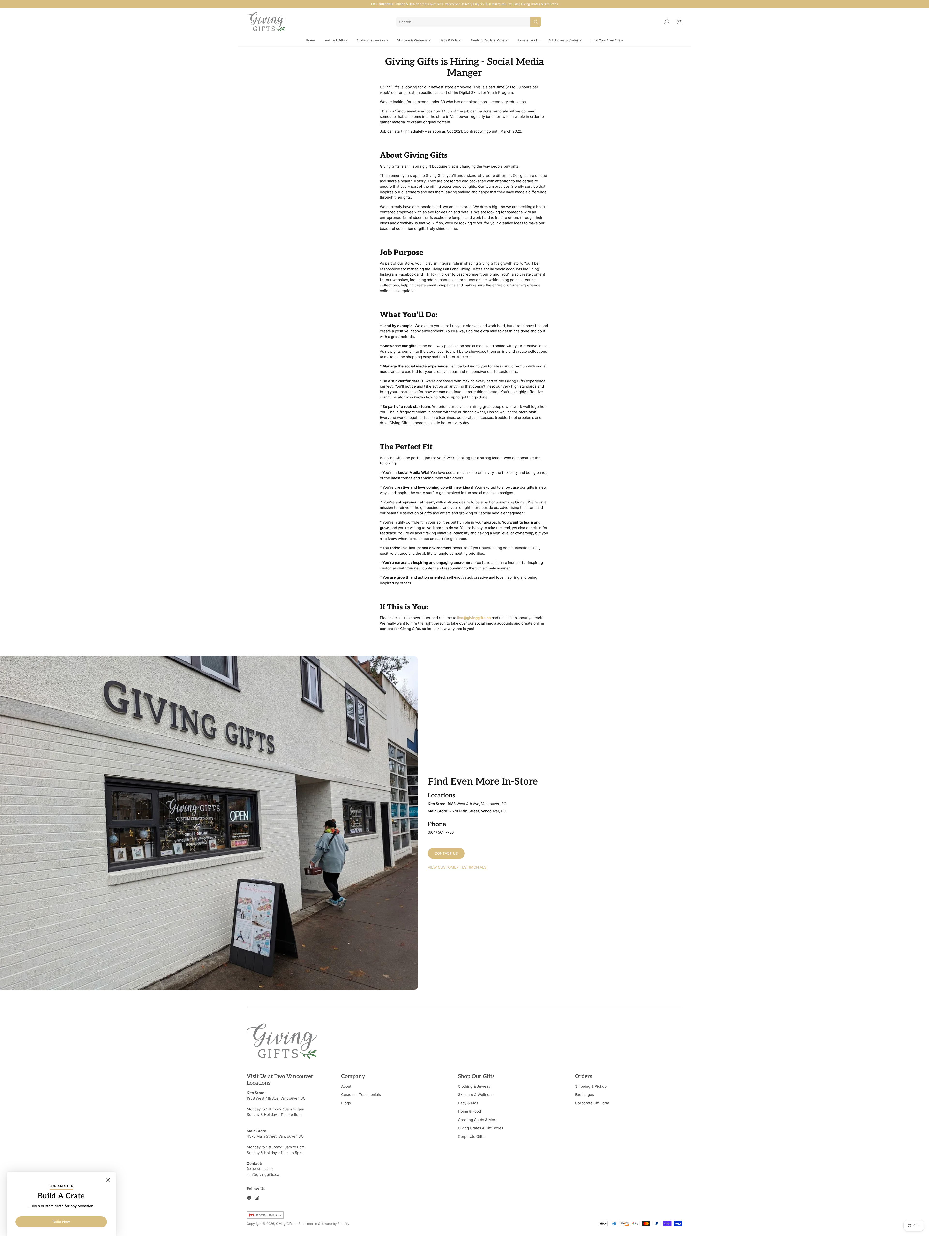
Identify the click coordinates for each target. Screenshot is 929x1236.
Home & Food (469, 1111)
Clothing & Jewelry (474, 1086)
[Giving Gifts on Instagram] (257, 1198)
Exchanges (584, 1094)
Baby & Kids (468, 1103)
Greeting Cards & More (478, 1119)
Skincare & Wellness (475, 1094)
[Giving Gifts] (266, 22)
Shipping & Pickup (591, 1086)
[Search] (535, 22)
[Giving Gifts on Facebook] (249, 1198)
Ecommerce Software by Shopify (324, 1224)
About (346, 1086)
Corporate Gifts (471, 1136)
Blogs (346, 1103)
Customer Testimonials (361, 1094)
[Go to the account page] (667, 21)
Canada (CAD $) (266, 1215)
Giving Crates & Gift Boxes (480, 1128)
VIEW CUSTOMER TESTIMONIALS (457, 867)
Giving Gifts (284, 1224)
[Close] (108, 1179)
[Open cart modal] (679, 21)
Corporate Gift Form (592, 1103)
